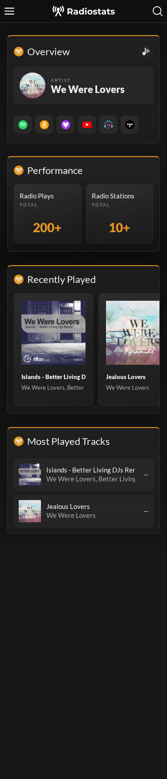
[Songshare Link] (145, 51)
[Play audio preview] (30, 475)
